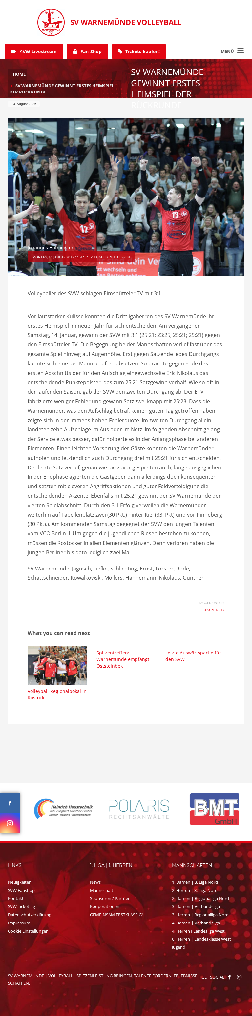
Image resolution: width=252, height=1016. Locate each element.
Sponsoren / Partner (110, 898)
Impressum (19, 923)
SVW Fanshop (21, 890)
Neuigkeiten (20, 882)
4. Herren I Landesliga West (198, 931)
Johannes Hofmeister (51, 247)
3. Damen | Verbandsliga (196, 906)
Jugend (178, 947)
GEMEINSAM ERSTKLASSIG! (116, 915)
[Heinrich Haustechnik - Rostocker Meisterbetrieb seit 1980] (51, 809)
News (95, 882)
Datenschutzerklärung (29, 915)
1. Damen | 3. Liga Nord (195, 882)
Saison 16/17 (213, 610)
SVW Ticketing (21, 906)
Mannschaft (101, 890)
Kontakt (16, 898)
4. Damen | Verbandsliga (196, 923)
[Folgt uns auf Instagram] (10, 823)
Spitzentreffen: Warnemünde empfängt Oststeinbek (122, 659)
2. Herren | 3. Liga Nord (195, 890)
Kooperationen (104, 906)
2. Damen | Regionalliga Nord (200, 898)
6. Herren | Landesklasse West (201, 939)
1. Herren (121, 257)
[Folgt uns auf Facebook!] (229, 977)
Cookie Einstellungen (28, 931)
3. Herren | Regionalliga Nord (200, 915)
